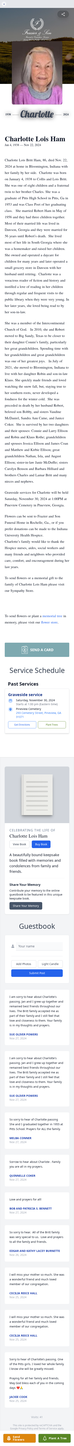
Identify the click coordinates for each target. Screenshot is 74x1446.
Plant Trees (52, 724)
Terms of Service (48, 1428)
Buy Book (41, 844)
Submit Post (37, 973)
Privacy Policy (26, 1428)
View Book (19, 844)
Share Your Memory (26, 906)
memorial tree (52, 615)
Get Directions (22, 724)
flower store (49, 622)
